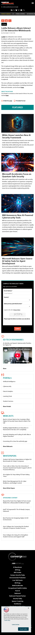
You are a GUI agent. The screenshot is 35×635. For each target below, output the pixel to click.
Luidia (3, 37)
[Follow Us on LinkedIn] (11, 10)
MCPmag (17, 583)
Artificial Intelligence (9, 381)
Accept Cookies (23, 629)
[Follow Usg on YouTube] (21, 10)
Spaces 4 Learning (17, 601)
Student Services (8, 401)
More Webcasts (8, 446)
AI (13, 13)
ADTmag (17, 570)
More (4, 368)
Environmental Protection (18, 578)
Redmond (17, 593)
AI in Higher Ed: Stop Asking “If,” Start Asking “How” (16, 475)
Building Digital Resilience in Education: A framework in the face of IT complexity (15, 428)
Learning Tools (7, 396)
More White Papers (9, 488)
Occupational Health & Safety (17, 588)
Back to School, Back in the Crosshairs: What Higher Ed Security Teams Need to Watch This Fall (16, 421)
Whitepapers (9, 455)
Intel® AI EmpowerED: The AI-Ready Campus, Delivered (16, 510)
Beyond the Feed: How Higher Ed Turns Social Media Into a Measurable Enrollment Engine (17, 502)
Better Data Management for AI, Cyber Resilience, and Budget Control (14, 482)
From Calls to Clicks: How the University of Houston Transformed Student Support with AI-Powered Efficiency (17, 467)
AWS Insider (17, 572)
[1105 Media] (17, 563)
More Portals (7, 406)
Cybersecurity (7, 386)
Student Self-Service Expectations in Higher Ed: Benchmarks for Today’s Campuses (17, 460)
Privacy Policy (16, 310)
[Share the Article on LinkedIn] (6, 21)
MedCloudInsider (17, 585)
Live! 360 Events (17, 580)
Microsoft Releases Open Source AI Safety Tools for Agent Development (17, 261)
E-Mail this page (7, 101)
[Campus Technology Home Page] (7, 3)
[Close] (28, 608)
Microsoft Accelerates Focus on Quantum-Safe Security (16, 175)
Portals (7, 377)
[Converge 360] (17, 557)
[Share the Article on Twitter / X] (10, 21)
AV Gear (4, 24)
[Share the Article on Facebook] (3, 21)
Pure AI (17, 591)
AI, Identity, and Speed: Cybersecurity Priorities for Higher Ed (17, 344)
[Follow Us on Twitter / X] (14, 10)
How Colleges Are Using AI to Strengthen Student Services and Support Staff (15, 536)
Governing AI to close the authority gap (15, 441)
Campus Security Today (17, 575)
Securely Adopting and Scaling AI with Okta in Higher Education (17, 435)
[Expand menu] (32, 3)
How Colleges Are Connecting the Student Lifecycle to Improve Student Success (16, 527)
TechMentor (17, 604)
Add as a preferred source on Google (10, 7)
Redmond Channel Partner (17, 596)
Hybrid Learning (20, 13)
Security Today (17, 598)
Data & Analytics (8, 391)
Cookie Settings (15, 624)
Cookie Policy (7, 620)
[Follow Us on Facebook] (19, 10)
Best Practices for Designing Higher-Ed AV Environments (15, 519)
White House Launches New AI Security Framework (16, 136)
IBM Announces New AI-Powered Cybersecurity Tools (17, 216)
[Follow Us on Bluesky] (16, 10)
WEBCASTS (8, 415)
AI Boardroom (17, 567)
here (22, 87)
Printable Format (20, 101)
